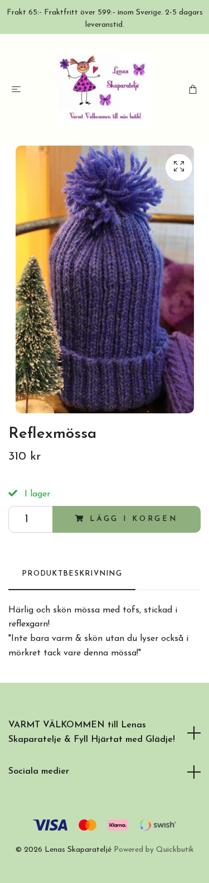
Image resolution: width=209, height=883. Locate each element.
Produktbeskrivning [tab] (72, 573)
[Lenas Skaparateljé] (104, 90)
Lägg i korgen (134, 519)
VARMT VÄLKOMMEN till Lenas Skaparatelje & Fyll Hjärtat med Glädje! (91, 732)
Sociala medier (38, 771)
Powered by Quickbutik (154, 850)
